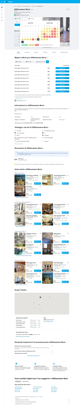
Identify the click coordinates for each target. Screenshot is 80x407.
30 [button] (38, 39)
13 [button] (30, 34)
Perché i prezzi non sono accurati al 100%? (23, 403)
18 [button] (25, 36)
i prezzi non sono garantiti (39, 396)
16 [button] (38, 34)
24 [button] (22, 39)
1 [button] (35, 28)
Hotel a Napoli (35, 390)
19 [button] (27, 36)
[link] (22, 197)
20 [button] (30, 36)
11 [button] (25, 34)
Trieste (33, 6)
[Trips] (1, 17)
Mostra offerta (37, 183)
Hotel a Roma (17, 390)
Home (15, 6)
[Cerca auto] (1, 10)
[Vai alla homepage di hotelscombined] (8, 1)
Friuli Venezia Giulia (26, 6)
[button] (2, 1)
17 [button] (22, 36)
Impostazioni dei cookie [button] (19, 98)
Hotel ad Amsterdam (18, 388)
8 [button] (35, 31)
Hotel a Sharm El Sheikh (37, 386)
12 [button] (27, 34)
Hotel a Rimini (53, 386)
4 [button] (52, 28)
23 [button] (38, 36)
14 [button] (32, 34)
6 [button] (30, 31)
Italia (18, 6)
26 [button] (27, 39)
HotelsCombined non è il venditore (22, 399)
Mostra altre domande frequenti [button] (34, 355)
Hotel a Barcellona (18, 386)
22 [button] (35, 36)
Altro (15, 110)
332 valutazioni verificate (24, 15)
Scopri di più (48, 94)
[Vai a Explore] (1, 14)
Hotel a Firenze (54, 390)
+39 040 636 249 (17, 13)
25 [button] (25, 39)
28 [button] (32, 39)
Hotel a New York (54, 388)
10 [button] (22, 34)
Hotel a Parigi (35, 391)
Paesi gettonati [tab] (25, 381)
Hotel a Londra (17, 391)
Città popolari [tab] (18, 381)
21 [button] (32, 36)
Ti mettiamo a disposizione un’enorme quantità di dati (25, 401)
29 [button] (35, 39)
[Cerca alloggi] (1, 7)
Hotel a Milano (54, 391)
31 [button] (22, 42)
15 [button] (35, 34)
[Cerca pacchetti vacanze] (1, 12)
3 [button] (22, 31)
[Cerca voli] (1, 5)
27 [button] (30, 39)
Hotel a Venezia (36, 388)
